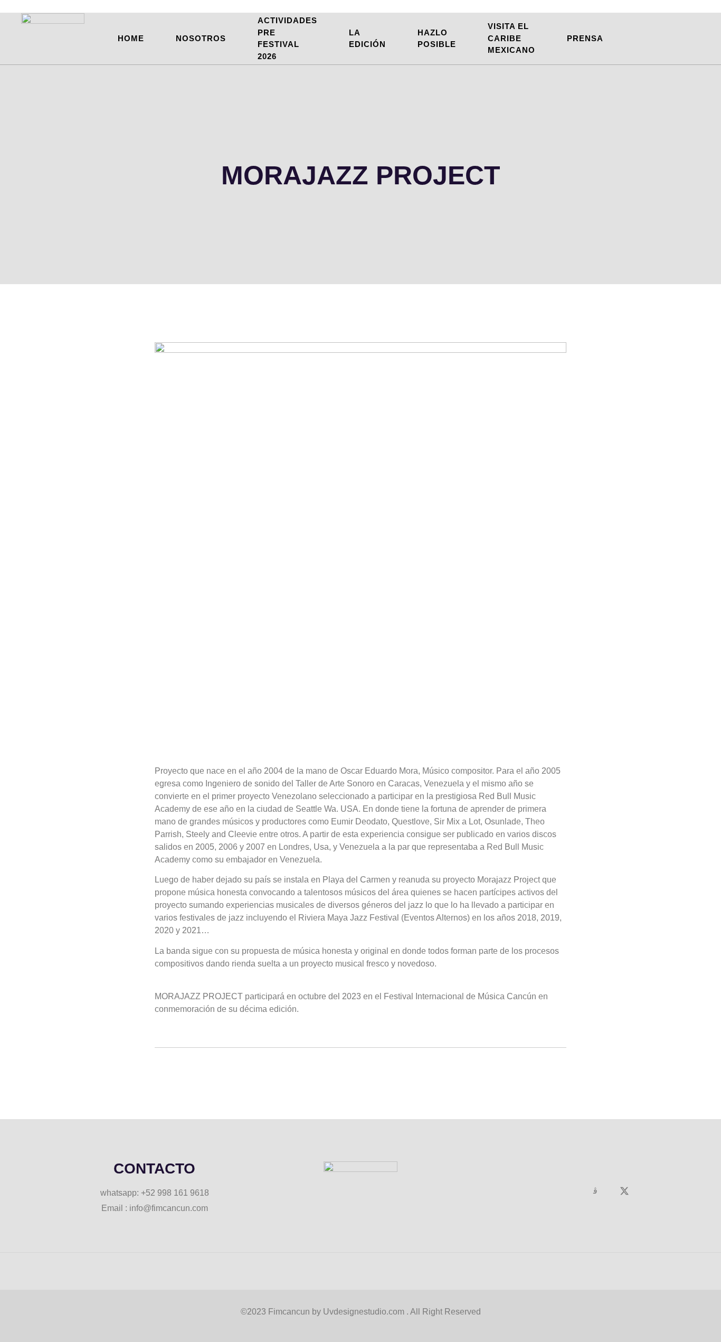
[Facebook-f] (566, 1191)
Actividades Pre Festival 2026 (287, 38)
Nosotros (201, 38)
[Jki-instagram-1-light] (595, 1191)
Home (131, 38)
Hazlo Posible (437, 38)
